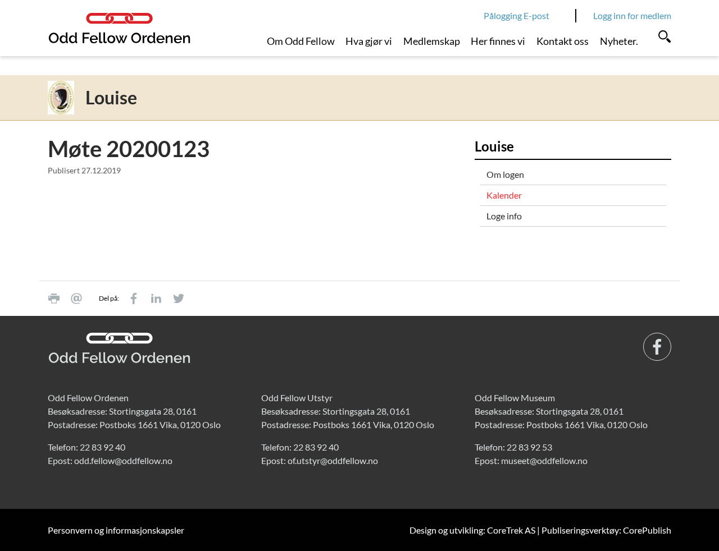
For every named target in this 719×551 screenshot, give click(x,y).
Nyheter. (619, 41)
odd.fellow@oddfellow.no (123, 460)
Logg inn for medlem (632, 15)
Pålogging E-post (516, 15)
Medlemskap (431, 41)
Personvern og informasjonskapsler (116, 530)
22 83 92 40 (102, 447)
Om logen (505, 174)
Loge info (504, 215)
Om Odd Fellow (301, 41)
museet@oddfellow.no (544, 460)
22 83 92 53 (529, 447)
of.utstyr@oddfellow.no (333, 460)
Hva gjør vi (368, 41)
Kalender (504, 195)
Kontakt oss (562, 41)
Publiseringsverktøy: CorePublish (606, 530)
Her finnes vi (498, 41)
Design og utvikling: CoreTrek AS (472, 530)
